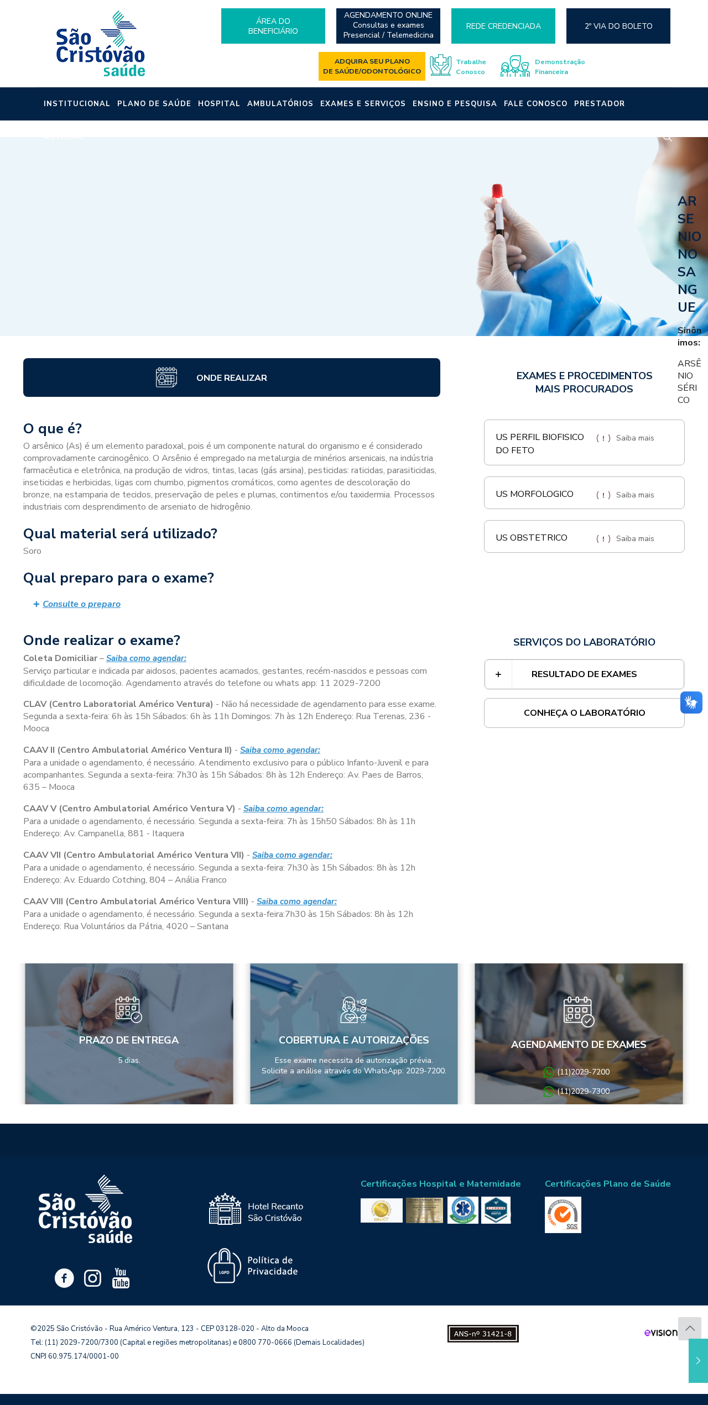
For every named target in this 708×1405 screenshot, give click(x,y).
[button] (231, 604)
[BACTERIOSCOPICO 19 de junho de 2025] (698, 1361)
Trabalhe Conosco (471, 66)
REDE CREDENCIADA (503, 26)
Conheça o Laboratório (584, 713)
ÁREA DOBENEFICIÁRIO (273, 26)
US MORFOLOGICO (535, 494)
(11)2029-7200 (583, 1072)
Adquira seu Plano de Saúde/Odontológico (372, 66)
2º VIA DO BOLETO (619, 26)
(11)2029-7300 (583, 1091)
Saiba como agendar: (146, 658)
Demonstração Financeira (560, 66)
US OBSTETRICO (532, 538)
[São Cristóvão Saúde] (101, 43)
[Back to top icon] (689, 1328)
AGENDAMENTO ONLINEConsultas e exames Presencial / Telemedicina (388, 25)
